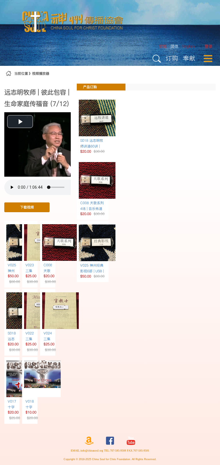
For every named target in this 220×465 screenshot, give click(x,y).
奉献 (189, 58)
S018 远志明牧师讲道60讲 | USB (91, 146)
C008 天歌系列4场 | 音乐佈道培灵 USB (92, 208)
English (188, 46)
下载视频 (27, 207)
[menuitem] (209, 46)
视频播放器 (40, 73)
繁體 (163, 46)
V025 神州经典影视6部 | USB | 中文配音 (92, 271)
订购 (172, 58)
